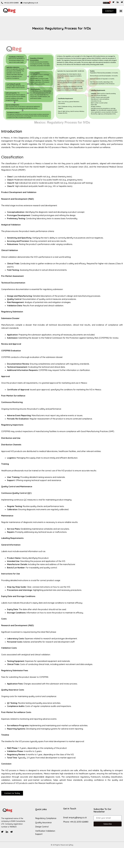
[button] (121, 11)
